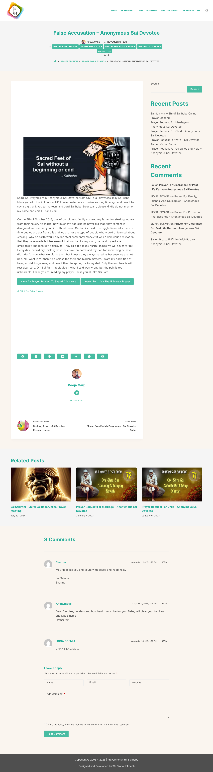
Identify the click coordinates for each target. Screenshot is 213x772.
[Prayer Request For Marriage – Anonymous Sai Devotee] (106, 485)
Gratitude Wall (170, 10)
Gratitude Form (148, 10)
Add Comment (56, 693)
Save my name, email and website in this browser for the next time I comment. (89, 724)
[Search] (207, 10)
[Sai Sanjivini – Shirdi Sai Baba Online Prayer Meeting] (41, 485)
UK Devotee (104, 51)
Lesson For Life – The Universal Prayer (107, 281)
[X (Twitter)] (36, 356)
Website (136, 682)
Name (50, 682)
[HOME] (55, 61)
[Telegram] (76, 356)
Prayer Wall (128, 10)
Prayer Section (191, 10)
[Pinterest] (49, 356)
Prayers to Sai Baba (149, 46)
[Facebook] (22, 356)
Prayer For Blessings (65, 46)
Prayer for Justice (91, 46)
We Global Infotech (123, 766)
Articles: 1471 (77, 400)
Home (114, 10)
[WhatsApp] (89, 356)
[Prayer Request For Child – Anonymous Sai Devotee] (172, 485)
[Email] (102, 356)
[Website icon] (76, 392)
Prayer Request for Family (120, 46)
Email (92, 682)
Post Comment (56, 733)
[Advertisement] (76, 112)
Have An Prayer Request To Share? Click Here (48, 281)
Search (155, 83)
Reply (164, 562)
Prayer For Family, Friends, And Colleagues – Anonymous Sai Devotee (175, 201)
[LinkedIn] (62, 356)
